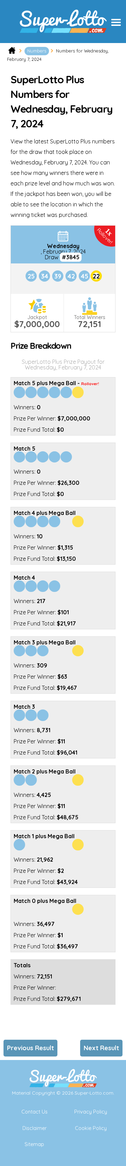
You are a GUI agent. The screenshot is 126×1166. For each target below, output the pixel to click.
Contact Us (34, 1112)
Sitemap (34, 1144)
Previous (30, 1048)
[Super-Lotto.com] (63, 40)
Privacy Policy (90, 1112)
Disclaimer (34, 1128)
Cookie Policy (91, 1128)
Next (101, 1048)
